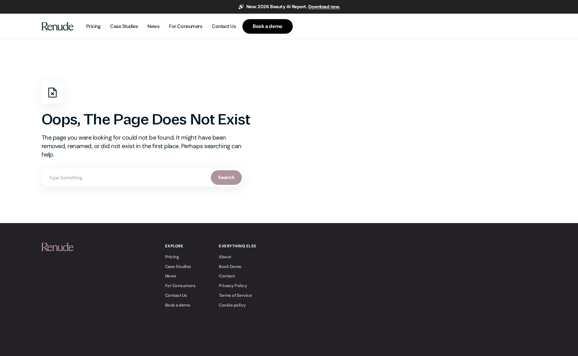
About (225, 256)
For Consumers (180, 285)
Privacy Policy (233, 285)
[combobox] (143, 177)
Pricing (172, 256)
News (170, 276)
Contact (227, 276)
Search (226, 177)
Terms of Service (235, 295)
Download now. (324, 7)
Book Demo (230, 266)
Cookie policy (232, 305)
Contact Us (176, 295)
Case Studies (178, 266)
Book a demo (178, 305)
